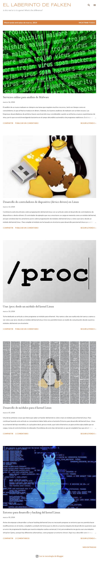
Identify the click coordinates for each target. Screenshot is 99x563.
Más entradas (89, 547)
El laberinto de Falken (37, 5)
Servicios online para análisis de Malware (26, 97)
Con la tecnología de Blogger (51, 556)
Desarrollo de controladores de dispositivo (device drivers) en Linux (41, 202)
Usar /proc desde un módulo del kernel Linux (28, 306)
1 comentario (21, 434)
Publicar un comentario (27, 123)
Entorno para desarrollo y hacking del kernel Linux (31, 512)
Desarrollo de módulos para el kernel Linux (27, 407)
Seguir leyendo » (88, 123)
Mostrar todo (87, 22)
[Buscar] (88, 4)
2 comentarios (22, 538)
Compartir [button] (8, 123)
